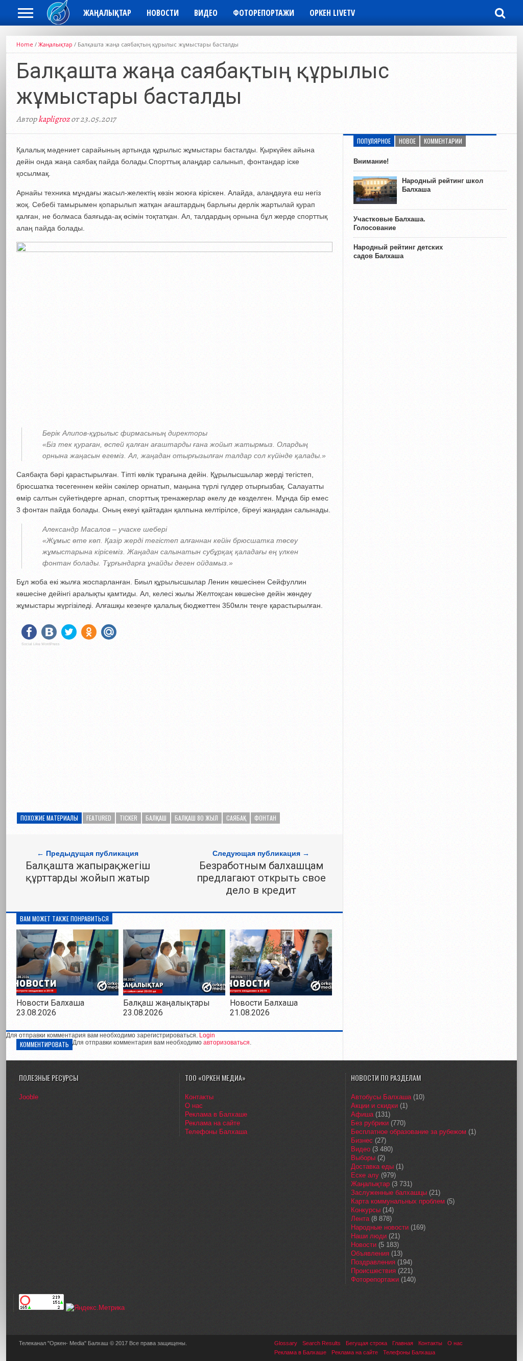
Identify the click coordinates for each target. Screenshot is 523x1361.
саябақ (236, 817)
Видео (206, 12)
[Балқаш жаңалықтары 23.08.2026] (174, 992)
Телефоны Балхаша (216, 1132)
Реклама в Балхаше (216, 1114)
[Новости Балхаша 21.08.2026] (281, 992)
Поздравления (373, 1262)
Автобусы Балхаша (381, 1097)
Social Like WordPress (40, 644)
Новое (407, 141)
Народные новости (380, 1227)
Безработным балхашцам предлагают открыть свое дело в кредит (261, 877)
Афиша (362, 1114)
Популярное (374, 141)
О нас (194, 1105)
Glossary (285, 1343)
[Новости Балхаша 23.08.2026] (67, 992)
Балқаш (156, 817)
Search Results (321, 1343)
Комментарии (443, 141)
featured (98, 817)
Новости (163, 12)
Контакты (199, 1097)
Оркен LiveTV (332, 12)
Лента (360, 1218)
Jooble (28, 1097)
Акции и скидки (374, 1105)
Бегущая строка (366, 1343)
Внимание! (371, 161)
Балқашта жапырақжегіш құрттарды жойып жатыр (88, 871)
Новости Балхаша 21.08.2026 (264, 1007)
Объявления (370, 1253)
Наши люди (369, 1236)
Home (24, 44)
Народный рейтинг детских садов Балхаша (398, 251)
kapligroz (53, 119)
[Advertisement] (174, 725)
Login (207, 1035)
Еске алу (365, 1175)
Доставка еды (372, 1166)
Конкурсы (366, 1210)
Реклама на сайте (212, 1123)
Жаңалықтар (107, 12)
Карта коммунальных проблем (398, 1201)
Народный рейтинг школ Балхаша (442, 185)
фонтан (265, 817)
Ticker (128, 817)
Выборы (363, 1158)
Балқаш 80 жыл (196, 817)
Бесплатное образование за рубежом (408, 1132)
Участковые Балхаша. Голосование (389, 223)
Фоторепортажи (263, 12)
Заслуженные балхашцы (389, 1192)
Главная (402, 1343)
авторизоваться (226, 1042)
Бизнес (362, 1140)
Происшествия (373, 1271)
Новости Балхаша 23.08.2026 (50, 1007)
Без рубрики (370, 1123)
